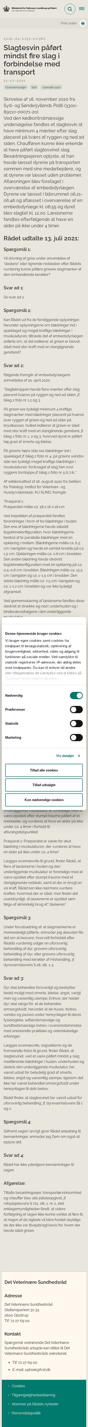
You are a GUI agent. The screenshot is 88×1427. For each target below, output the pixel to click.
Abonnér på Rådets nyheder (35, 1404)
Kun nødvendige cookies (44, 800)
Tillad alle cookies (44, 770)
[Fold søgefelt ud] (70, 9)
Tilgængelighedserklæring (33, 1395)
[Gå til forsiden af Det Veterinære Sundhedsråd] (28, 9)
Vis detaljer (65, 756)
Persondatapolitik (26, 1413)
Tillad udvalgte (44, 785)
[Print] (82, 23)
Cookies (18, 1386)
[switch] (76, 709)
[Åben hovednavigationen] (83, 9)
